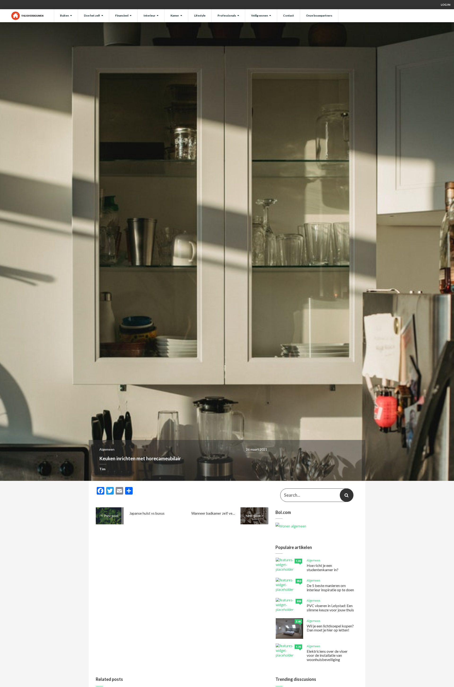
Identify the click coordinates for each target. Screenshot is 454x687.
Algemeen (106, 449)
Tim (102, 469)
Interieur (149, 15)
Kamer (174, 15)
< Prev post (109, 515)
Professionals (227, 15)
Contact (288, 15)
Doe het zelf (92, 15)
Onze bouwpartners (319, 15)
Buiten (64, 15)
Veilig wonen (259, 15)
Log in (445, 4)
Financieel (121, 15)
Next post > (254, 515)
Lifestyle (199, 15)
